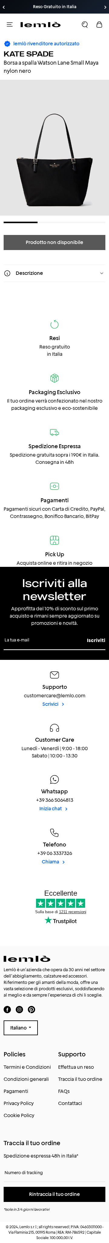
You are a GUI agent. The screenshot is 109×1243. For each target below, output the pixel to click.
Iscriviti (96, 640)
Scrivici (50, 704)
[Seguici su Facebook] (7, 1009)
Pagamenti (16, 1091)
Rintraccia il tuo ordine (54, 1194)
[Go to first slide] (105, 7)
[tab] (21, 222)
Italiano (19, 1028)
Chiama (51, 862)
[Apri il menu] (10, 24)
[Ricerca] (85, 24)
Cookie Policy (19, 1115)
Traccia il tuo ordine (80, 1079)
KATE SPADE (29, 54)
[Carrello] (99, 24)
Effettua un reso (76, 1067)
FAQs (64, 1091)
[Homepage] (41, 24)
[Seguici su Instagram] (19, 1009)
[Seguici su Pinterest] (31, 1009)
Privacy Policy (19, 1103)
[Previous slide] (3, 7)
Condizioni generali (26, 1079)
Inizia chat (51, 808)
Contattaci (70, 1103)
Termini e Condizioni (27, 1067)
